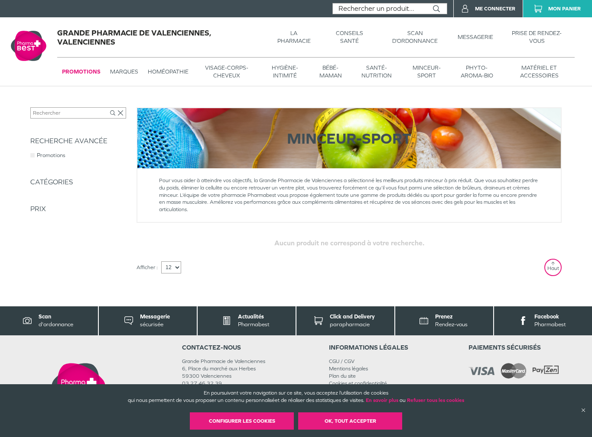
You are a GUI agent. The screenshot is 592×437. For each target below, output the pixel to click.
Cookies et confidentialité (358, 383)
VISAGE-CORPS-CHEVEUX (226, 71)
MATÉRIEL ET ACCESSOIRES (539, 71)
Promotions (81, 71)
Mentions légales (348, 369)
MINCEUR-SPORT (427, 71)
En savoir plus (382, 400)
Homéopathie (168, 71)
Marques (124, 71)
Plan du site (342, 376)
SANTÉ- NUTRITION (376, 71)
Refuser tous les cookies (435, 400)
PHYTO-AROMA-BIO (477, 71)
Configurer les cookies (242, 421)
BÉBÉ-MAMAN (330, 71)
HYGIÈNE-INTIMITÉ (285, 71)
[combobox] (379, 8)
